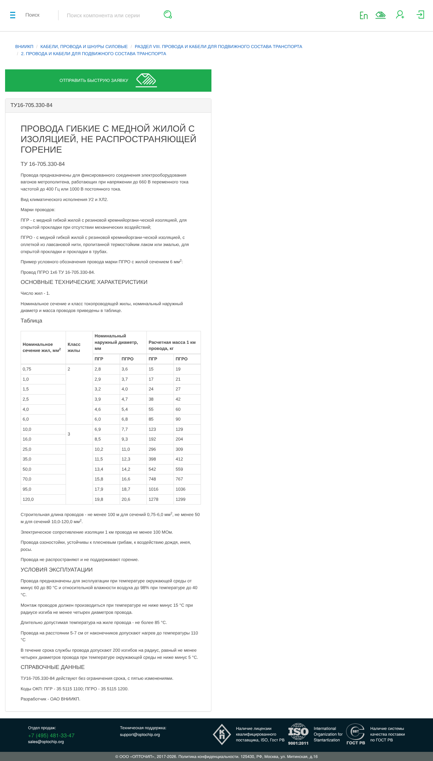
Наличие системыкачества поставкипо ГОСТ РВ (387, 734)
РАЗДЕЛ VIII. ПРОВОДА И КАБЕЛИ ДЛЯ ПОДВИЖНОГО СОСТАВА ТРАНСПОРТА (218, 46)
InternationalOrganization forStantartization (328, 734)
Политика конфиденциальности (208, 756)
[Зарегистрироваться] (400, 17)
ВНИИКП (24, 46)
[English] (366, 15)
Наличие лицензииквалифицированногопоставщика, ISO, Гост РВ (260, 734)
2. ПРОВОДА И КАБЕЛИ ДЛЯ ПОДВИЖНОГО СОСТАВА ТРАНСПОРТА (93, 53)
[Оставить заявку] (380, 15)
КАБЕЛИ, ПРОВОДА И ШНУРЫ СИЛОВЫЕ (84, 46)
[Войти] (420, 17)
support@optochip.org (140, 734)
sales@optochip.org (46, 741)
